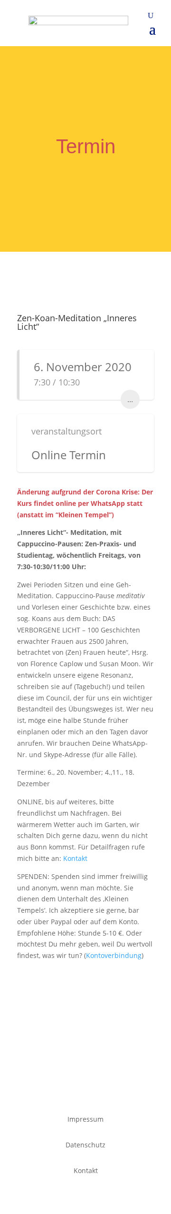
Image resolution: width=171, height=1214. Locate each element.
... (130, 399)
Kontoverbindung (114, 955)
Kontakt (77, 858)
